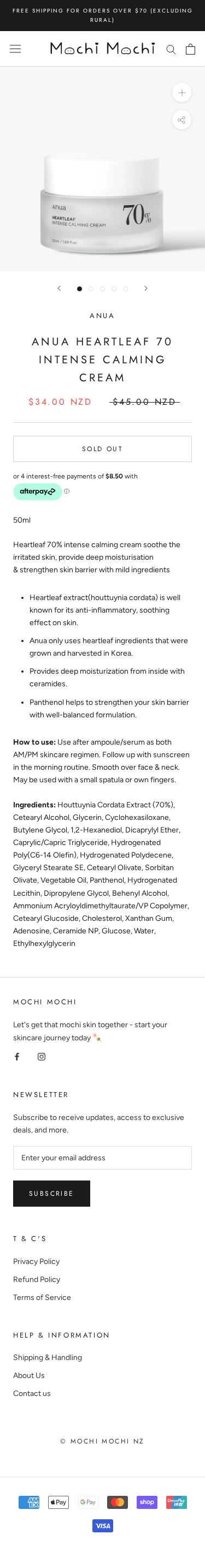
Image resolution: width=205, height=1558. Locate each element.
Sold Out (102, 449)
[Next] (146, 288)
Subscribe (51, 1194)
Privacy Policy (36, 1261)
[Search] (171, 48)
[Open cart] (190, 49)
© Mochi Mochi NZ (102, 1441)
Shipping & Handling (47, 1357)
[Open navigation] (15, 49)
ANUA (102, 315)
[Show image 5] (125, 288)
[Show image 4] (114, 288)
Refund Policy (36, 1279)
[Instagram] (41, 1056)
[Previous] (59, 288)
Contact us (32, 1393)
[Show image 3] (102, 288)
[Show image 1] (79, 288)
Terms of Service (42, 1297)
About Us (29, 1375)
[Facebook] (17, 1056)
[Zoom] (181, 92)
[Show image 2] (91, 288)
